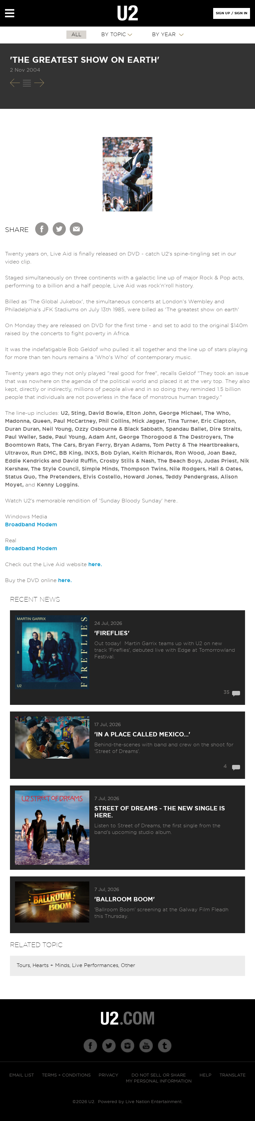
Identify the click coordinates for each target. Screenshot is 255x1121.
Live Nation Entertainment (154, 1102)
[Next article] (39, 83)
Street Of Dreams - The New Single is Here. (159, 812)
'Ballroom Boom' (124, 900)
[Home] (128, 13)
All (76, 34)
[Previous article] (15, 83)
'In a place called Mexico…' (142, 735)
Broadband (20, 524)
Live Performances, (96, 965)
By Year (164, 34)
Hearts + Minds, (52, 965)
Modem (47, 524)
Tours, (25, 965)
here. (95, 564)
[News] (27, 83)
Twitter (59, 229)
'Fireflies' (111, 633)
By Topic (113, 34)
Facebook (42, 229)
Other (128, 965)
